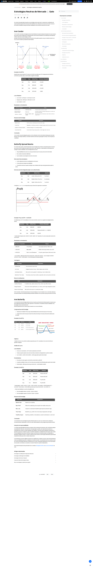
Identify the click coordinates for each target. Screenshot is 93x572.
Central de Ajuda (17, 7)
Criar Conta (80, 1)
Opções (23, 7)
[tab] (68, 18)
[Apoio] (90, 565)
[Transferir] (90, 561)
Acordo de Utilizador (49, 445)
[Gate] (4, 1)
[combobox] (68, 11)
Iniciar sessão (73, 1)
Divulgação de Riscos (40, 445)
